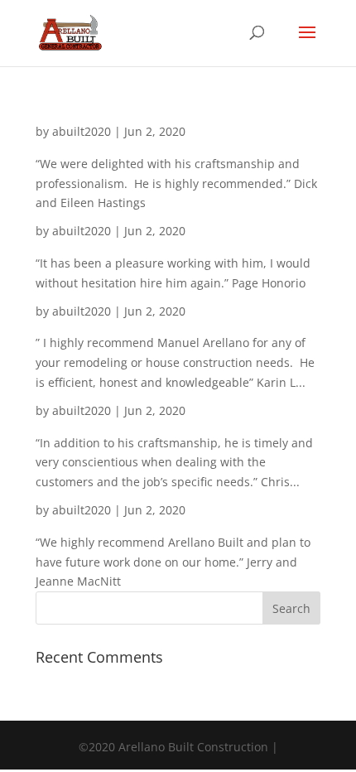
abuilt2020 (81, 131)
